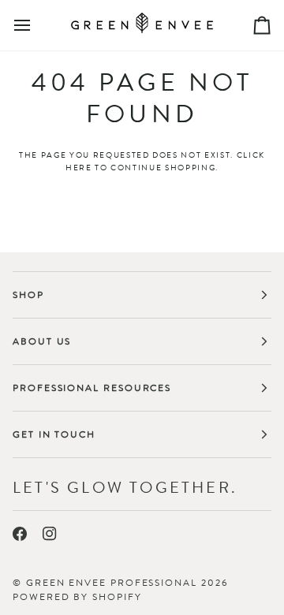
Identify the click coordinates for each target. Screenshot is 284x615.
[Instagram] (50, 534)
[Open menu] (36, 25)
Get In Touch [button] (54, 434)
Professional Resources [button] (92, 388)
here (78, 167)
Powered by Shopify (77, 597)
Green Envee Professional (111, 583)
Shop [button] (28, 295)
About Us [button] (42, 341)
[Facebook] (20, 534)
